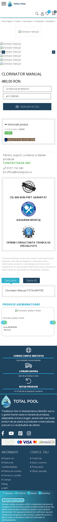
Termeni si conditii (12, 475)
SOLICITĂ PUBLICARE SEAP (21, 139)
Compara (13, 96)
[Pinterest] (20, 433)
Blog (5, 483)
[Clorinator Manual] (28, 32)
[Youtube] (11, 433)
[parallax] (20, 401)
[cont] (42, 13)
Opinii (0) (31, 280)
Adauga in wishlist (18, 88)
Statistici (33, 493)
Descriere (10, 280)
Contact (7, 479)
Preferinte (21, 493)
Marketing (45, 493)
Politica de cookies (12, 471)
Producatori (37, 466)
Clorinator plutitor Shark (13, 318)
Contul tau (36, 458)
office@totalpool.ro (19, 172)
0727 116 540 (14, 168)
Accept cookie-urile (13, 500)
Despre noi (8, 458)
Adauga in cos (30, 106)
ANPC (6, 488)
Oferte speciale (39, 471)
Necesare (9, 493)
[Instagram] (29, 433)
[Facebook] (3, 433)
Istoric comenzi (39, 462)
